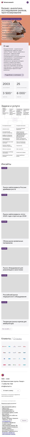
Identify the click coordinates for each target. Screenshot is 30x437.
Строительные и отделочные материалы (11, 19)
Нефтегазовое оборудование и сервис (11, 26)
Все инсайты (6, 329)
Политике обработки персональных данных (8, 433)
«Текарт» (21, 381)
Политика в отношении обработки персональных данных (10, 395)
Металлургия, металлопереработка (10, 24)
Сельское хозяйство (7, 21)
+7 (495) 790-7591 (7, 384)
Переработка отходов (7, 38)
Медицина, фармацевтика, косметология (11, 31)
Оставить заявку (8, 390)
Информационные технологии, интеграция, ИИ (13, 36)
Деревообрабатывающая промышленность (12, 29)
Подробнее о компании (13, 75)
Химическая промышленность (9, 33)
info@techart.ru (6, 386)
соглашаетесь (6, 421)
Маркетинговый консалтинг (8, 403)
